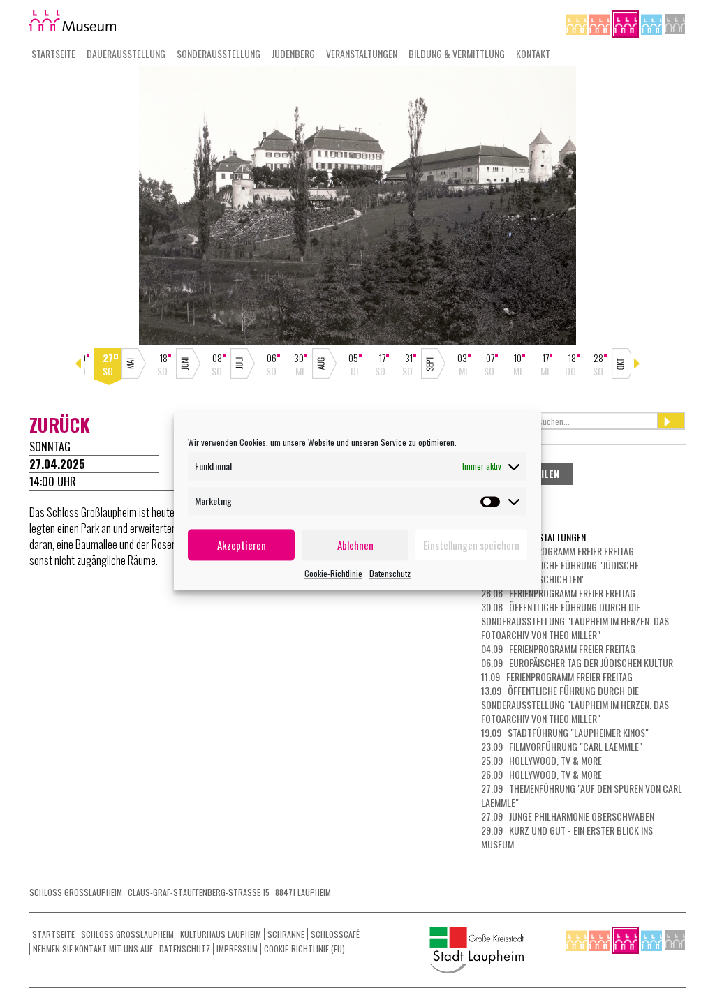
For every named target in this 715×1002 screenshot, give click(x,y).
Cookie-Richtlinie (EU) (304, 949)
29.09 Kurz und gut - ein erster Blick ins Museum (567, 837)
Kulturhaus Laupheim (220, 934)
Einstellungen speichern (471, 545)
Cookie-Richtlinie (333, 573)
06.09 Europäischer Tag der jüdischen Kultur (577, 662)
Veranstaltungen (361, 53)
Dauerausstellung (126, 53)
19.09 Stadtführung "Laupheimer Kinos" (565, 732)
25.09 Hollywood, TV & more (541, 760)
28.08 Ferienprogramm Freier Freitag (558, 592)
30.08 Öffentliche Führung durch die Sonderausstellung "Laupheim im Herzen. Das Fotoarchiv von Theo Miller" (575, 620)
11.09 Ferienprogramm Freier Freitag (557, 676)
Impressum (237, 949)
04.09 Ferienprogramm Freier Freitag (558, 648)
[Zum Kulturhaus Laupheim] (600, 22)
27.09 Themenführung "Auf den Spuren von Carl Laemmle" (581, 795)
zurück (59, 424)
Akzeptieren (241, 545)
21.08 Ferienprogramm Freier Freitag (557, 551)
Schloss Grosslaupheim (127, 934)
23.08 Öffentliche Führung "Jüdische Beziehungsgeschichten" (560, 572)
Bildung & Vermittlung (456, 53)
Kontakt (533, 53)
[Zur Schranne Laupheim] (652, 22)
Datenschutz (390, 573)
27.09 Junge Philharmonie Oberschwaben (567, 816)
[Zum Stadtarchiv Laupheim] (675, 22)
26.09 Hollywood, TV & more (541, 774)
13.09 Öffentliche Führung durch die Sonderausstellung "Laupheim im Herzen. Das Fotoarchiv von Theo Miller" (575, 704)
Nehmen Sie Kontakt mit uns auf (93, 949)
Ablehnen (355, 545)
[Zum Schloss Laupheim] (577, 22)
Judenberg (293, 53)
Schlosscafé (335, 934)
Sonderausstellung (218, 53)
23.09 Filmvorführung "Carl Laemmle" (561, 746)
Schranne (285, 934)
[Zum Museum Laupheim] (626, 22)
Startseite (53, 53)
